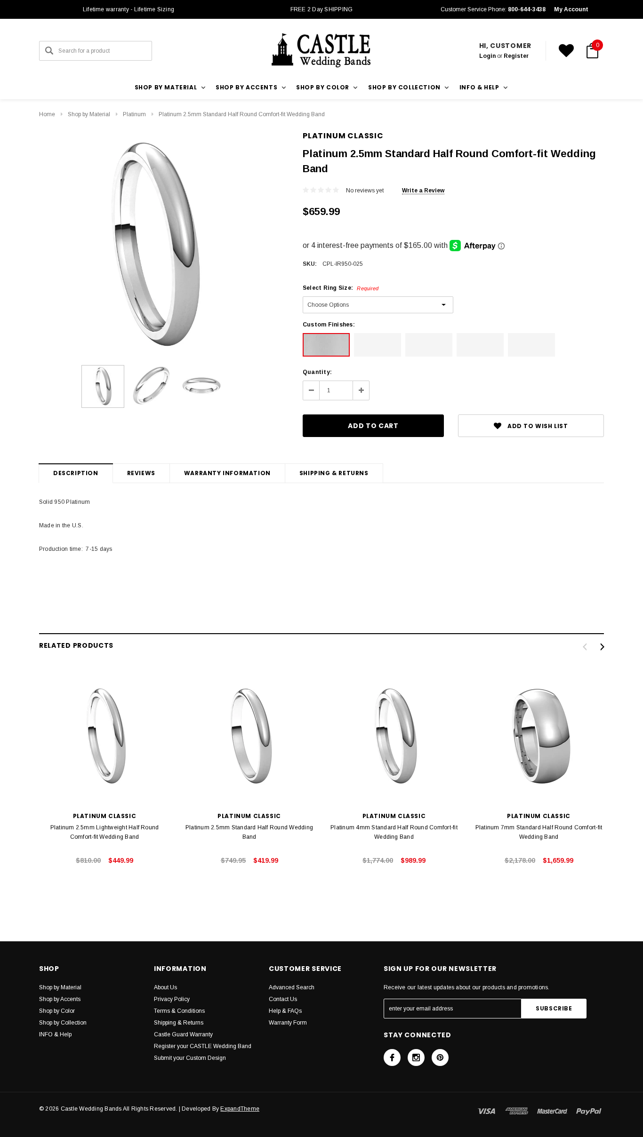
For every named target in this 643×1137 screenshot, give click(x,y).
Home (47, 114)
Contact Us (283, 999)
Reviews (141, 473)
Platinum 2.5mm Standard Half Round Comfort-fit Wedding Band (242, 114)
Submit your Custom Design (190, 1058)
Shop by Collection (63, 1022)
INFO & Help (55, 1034)
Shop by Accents (59, 999)
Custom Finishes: (329, 324)
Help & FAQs (285, 1011)
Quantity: (317, 372)
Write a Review (423, 190)
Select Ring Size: (340, 288)
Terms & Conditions (179, 1011)
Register (516, 56)
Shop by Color (57, 1011)
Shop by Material (89, 114)
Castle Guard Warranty (183, 1034)
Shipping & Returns (334, 473)
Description (75, 473)
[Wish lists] (566, 50)
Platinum (134, 114)
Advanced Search (291, 987)
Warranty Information (227, 473)
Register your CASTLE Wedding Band (202, 1046)
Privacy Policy (172, 999)
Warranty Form (288, 1022)
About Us (165, 987)
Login (487, 56)
